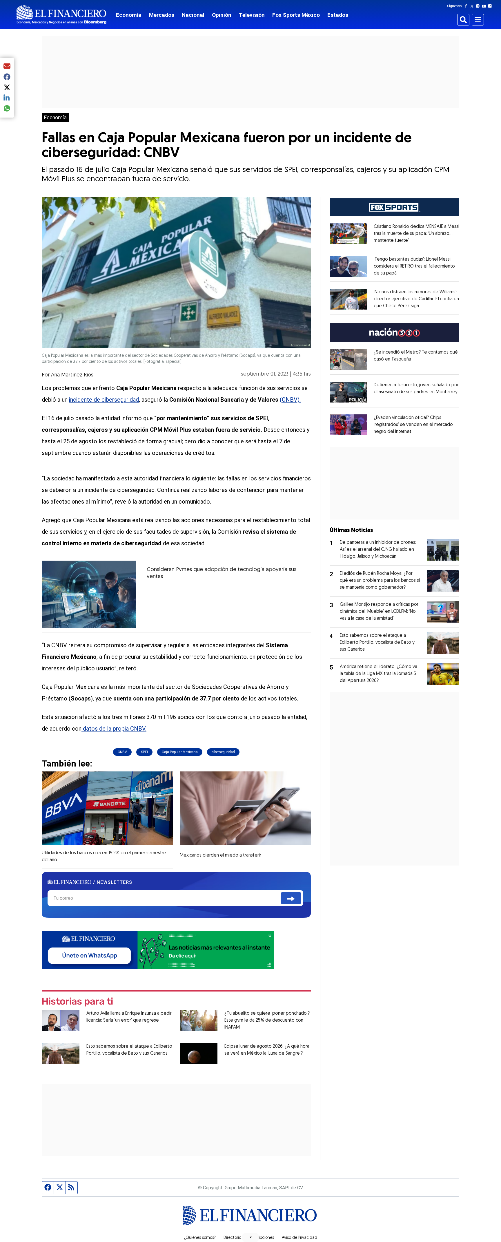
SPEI (144, 752)
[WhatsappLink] (158, 950)
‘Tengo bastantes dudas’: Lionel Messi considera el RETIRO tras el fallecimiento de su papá (414, 266)
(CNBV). (290, 399)
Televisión (252, 15)
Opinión (221, 15)
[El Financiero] (61, 14)
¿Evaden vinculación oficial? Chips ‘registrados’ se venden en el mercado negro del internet (413, 425)
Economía (128, 15)
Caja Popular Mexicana (180, 752)
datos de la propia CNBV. (113, 728)
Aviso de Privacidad (299, 1238)
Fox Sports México (296, 15)
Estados (337, 15)
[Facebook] (467, 6)
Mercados (161, 15)
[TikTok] (491, 6)
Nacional (193, 15)
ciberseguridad (223, 752)
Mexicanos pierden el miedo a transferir (220, 855)
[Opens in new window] (348, 233)
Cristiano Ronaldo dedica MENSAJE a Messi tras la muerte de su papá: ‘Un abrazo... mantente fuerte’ (416, 233)
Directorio (232, 1238)
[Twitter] (473, 6)
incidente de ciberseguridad (104, 399)
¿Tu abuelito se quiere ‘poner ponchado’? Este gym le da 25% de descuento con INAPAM (267, 1020)
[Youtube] (485, 6)
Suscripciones (261, 1238)
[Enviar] (291, 898)
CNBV (122, 752)
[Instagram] (479, 6)
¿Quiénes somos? (200, 1238)
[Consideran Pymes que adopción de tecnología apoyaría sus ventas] (89, 594)
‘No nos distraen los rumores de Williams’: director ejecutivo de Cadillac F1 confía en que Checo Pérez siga (416, 299)
